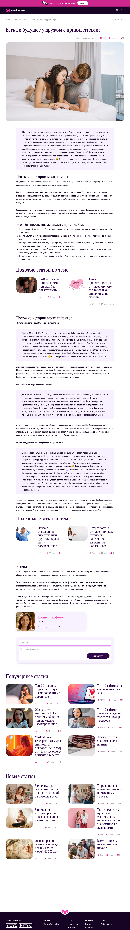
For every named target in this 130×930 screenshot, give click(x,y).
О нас (70, 920)
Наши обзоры (73, 924)
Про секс (88, 924)
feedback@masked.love (51, 924)
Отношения (89, 920)
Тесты (103, 920)
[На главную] (122, 10)
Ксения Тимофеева (50, 617)
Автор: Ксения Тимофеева (86, 38)
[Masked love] (65, 911)
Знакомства (72, 927)
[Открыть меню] (117, 10)
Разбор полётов (21, 19)
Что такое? (89, 927)
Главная (9, 19)
